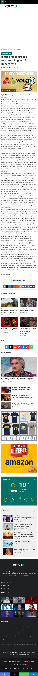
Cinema (9, 49)
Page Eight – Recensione (22, 541)
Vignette (25, 636)
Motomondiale (27, 630)
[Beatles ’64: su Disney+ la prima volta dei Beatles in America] (7, 607)
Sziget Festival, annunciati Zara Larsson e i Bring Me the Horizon (24, 550)
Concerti (11, 627)
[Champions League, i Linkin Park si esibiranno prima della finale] (19, 614)
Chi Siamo (4, 580)
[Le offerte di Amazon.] (19, 473)
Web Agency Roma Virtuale (18, 664)
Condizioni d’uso (5, 585)
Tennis (4, 636)
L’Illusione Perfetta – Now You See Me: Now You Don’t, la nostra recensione (28, 330)
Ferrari (26, 627)
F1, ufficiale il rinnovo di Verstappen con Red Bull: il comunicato (23, 404)
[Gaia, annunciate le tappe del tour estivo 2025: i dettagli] (7, 614)
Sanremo (15, 633)
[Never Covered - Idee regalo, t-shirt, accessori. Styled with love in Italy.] (19, 440)
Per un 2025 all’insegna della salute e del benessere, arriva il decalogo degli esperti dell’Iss (24, 534)
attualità (4, 627)
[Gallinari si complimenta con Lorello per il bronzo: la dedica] (7, 600)
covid (17, 627)
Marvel (13, 630)
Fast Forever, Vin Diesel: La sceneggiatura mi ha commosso (22, 396)
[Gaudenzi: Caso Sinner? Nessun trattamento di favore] (19, 607)
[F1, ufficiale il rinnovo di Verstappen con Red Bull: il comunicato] (6, 405)
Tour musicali (11, 636)
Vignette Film (32, 636)
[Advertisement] (19, 28)
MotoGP (19, 630)
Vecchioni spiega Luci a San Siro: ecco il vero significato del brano (24, 517)
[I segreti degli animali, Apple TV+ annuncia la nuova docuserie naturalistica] (8, 526)
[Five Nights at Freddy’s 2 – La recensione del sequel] (9, 322)
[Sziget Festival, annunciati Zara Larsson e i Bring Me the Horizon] (8, 551)
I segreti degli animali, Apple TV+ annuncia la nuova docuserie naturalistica (23, 526)
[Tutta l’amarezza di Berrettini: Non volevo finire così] (19, 600)
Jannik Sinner (5, 630)
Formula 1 (32, 627)
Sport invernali (27, 633)
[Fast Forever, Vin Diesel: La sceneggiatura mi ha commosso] (6, 397)
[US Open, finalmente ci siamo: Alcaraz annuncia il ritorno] (6, 390)
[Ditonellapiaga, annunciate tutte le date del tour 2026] (31, 607)
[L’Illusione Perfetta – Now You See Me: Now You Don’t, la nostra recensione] (28, 322)
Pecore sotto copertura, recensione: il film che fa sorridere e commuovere (9, 310)
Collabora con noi (6, 582)
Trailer (18, 636)
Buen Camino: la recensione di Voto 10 (27, 309)
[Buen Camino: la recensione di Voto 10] (28, 302)
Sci (20, 633)
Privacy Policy (5, 588)
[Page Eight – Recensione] (8, 543)
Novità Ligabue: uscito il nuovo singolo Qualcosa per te (17, 380)
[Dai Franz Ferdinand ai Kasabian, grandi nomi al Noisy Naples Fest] (31, 600)
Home (4, 49)
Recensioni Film (16, 49)
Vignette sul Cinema (7, 639)
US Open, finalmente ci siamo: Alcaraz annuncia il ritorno (20, 1)
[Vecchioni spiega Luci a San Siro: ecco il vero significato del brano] (8, 518)
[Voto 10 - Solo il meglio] (10, 6)
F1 (21, 627)
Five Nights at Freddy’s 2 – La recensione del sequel (9, 329)
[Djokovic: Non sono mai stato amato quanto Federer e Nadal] (31, 614)
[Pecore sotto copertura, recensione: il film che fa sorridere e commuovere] (9, 302)
